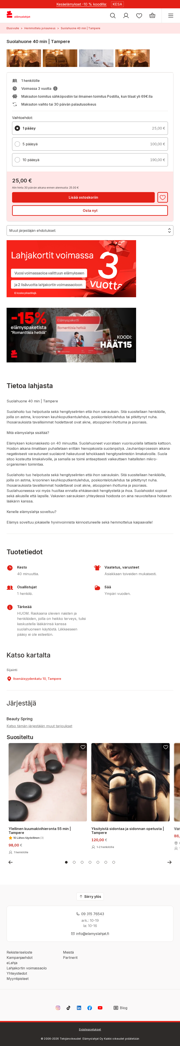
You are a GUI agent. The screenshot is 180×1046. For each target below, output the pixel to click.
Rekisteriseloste (19, 952)
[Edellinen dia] (10, 862)
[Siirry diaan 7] (114, 862)
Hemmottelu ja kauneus (40, 28)
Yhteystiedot (17, 973)
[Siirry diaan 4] (90, 862)
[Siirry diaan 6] (106, 862)
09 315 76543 (92, 914)
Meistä (68, 952)
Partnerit (70, 957)
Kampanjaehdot (19, 957)
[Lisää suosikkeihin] (162, 197)
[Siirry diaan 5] (98, 862)
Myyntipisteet (18, 978)
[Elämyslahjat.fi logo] (19, 15)
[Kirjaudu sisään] (126, 15)
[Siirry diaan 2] (74, 862)
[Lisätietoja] (55, 88)
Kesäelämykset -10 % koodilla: (81, 4)
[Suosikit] (139, 15)
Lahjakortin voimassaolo (27, 968)
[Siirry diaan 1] (66, 862)
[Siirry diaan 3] (82, 862)
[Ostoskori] (152, 15)
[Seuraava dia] (169, 862)
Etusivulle (13, 28)
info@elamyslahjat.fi (92, 933)
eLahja (12, 963)
